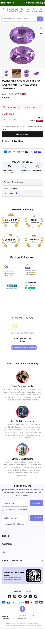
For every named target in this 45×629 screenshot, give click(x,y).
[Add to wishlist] (41, 33)
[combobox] (19, 18)
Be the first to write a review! (23, 347)
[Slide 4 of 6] (36, 73)
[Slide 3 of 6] (26, 73)
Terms (15, 524)
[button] (22, 193)
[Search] (40, 18)
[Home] (12, 10)
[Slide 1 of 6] (6, 73)
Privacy (21, 524)
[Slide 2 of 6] (16, 73)
